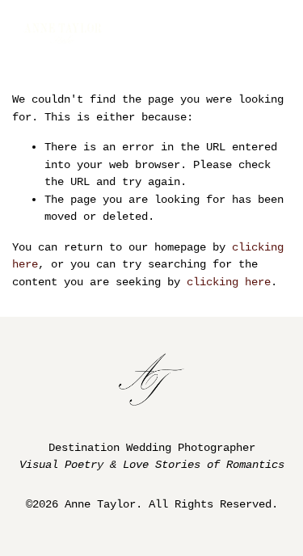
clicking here (229, 282)
